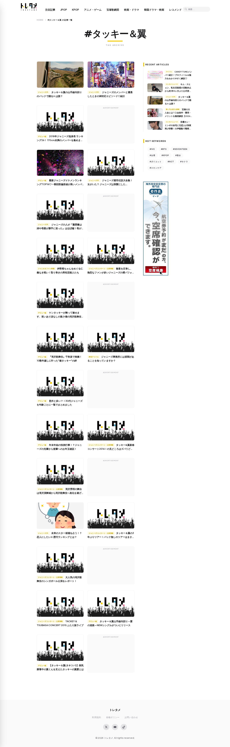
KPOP (75, 9)
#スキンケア (155, 168)
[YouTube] (115, 727)
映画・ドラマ (131, 9)
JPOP (63, 9)
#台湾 (152, 155)
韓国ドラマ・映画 (154, 9)
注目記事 (50, 9)
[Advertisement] (111, 125)
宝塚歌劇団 (113, 9)
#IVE (152, 149)
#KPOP (165, 155)
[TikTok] (124, 727)
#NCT (171, 161)
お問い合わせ (131, 717)
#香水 (178, 155)
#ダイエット (155, 161)
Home (40, 20)
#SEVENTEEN (180, 149)
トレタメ (115, 710)
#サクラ (184, 161)
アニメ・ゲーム (93, 9)
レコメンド (175, 9)
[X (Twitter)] (106, 727)
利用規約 (96, 717)
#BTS (164, 149)
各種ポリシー (113, 717)
